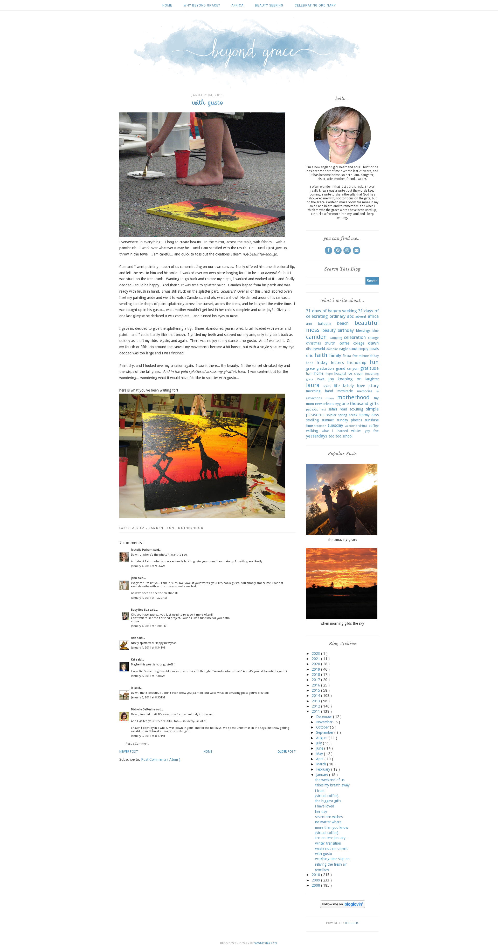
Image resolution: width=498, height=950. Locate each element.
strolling (312, 420)
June (320, 748)
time (309, 425)
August (322, 738)
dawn (373, 343)
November (325, 722)
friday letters (330, 362)
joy (331, 378)
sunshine (372, 420)
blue (375, 331)
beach (343, 323)
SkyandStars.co (265, 943)
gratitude (369, 368)
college (358, 343)
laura (313, 385)
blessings (363, 330)
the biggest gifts (328, 801)
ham (309, 373)
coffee (344, 343)
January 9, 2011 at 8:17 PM (148, 736)
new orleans (324, 404)
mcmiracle (345, 391)
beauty (329, 330)
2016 (316, 685)
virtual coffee (368, 426)
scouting (356, 409)
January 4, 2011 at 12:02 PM (149, 626)
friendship (356, 362)
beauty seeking (269, 5)
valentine (351, 426)
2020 (316, 664)
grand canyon (347, 368)
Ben (134, 638)
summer (328, 420)
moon (330, 398)
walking (312, 431)
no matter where (328, 822)
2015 (316, 690)
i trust (319, 791)
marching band (319, 391)
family (335, 355)
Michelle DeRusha (143, 709)
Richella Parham (142, 549)
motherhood (191, 528)
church (330, 343)
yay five (372, 431)
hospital (340, 373)
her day (321, 812)
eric (309, 355)
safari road (337, 409)
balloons (324, 323)
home (318, 373)
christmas (313, 343)
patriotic (312, 409)
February (323, 769)
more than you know (331, 827)
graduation (325, 368)
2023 (316, 653)
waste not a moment (331, 848)
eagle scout (348, 349)
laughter (372, 379)
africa (237, 5)
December (324, 717)
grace (310, 368)
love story (368, 385)
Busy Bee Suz (140, 609)
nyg (338, 404)
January (322, 775)
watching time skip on (332, 859)
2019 (316, 669)
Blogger (351, 923)
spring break (347, 415)
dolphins (332, 349)
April (320, 759)
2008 (316, 885)
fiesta (347, 356)
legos (327, 386)
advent (360, 316)
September (325, 732)
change (373, 338)
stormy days (369, 415)
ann (309, 323)
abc (350, 316)
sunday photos (349, 420)
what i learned (335, 431)
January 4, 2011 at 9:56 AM (148, 566)
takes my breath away (332, 785)
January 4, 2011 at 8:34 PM (148, 647)
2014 (316, 695)
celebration (355, 337)
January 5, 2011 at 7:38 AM (148, 676)
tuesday (335, 425)
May (320, 754)
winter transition (328, 843)
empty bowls (368, 349)
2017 (316, 680)
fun (171, 528)
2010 (316, 875)
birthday (346, 330)
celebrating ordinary (315, 5)
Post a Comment (137, 743)
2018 (316, 674)
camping (336, 338)
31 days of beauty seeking (331, 310)
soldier (331, 415)
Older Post (287, 751)
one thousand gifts (360, 403)
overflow (322, 869)
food (309, 363)
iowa (320, 379)
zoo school (343, 436)
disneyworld (315, 349)
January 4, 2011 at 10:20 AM (149, 597)
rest (323, 409)
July (319, 743)
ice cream (355, 373)
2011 (316, 711)
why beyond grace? (202, 5)
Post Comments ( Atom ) (160, 759)
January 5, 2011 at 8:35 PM (148, 697)
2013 (316, 701)
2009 (316, 880)
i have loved (324, 806)
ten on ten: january (330, 838)
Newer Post (128, 751)
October (323, 727)
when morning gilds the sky (342, 623)
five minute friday (365, 356)
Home (167, 5)
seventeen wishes (329, 817)
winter (356, 431)
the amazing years (342, 540)
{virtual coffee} (326, 796)
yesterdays (316, 436)
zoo (331, 436)
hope (329, 373)
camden (157, 528)
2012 (316, 706)
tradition (320, 426)
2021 (316, 659)
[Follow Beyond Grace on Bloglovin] (342, 907)
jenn (134, 578)
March (321, 764)
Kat (133, 659)
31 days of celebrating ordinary (342, 313)
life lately (344, 385)
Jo (132, 688)
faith (321, 355)
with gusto (323, 854)
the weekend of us (329, 780)
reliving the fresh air (331, 864)
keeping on (350, 378)
